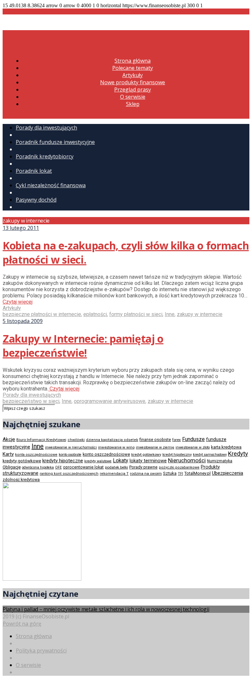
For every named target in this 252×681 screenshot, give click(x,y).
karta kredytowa (226, 447)
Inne (170, 314)
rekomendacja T (114, 473)
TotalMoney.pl (197, 473)
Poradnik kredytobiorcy (45, 156)
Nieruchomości (187, 460)
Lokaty (120, 460)
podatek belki (116, 467)
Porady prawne (143, 467)
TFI (180, 473)
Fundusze (193, 439)
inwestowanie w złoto (193, 447)
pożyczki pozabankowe (179, 467)
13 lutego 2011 (21, 227)
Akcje (9, 439)
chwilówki (76, 440)
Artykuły (132, 75)
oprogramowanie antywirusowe (109, 401)
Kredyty (238, 453)
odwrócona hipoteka (38, 467)
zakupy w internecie (199, 314)
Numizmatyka (219, 461)
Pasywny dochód (36, 199)
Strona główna (133, 60)
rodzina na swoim (146, 473)
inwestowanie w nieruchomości (71, 447)
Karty (8, 454)
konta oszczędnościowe (36, 454)
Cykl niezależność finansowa (51, 185)
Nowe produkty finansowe (132, 82)
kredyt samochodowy (210, 454)
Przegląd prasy (132, 89)
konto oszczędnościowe (106, 454)
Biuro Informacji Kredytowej (41, 439)
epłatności (95, 314)
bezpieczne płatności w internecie (42, 314)
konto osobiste (70, 454)
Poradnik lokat (34, 170)
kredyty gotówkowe (22, 460)
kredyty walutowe (98, 461)
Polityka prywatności (41, 650)
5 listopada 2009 (23, 321)
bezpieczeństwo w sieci (31, 401)
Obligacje (12, 467)
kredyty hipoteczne (62, 461)
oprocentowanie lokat (83, 467)
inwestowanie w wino (116, 447)
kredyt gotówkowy (146, 454)
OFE (58, 467)
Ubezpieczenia (227, 473)
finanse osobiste (155, 439)
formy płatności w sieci (135, 314)
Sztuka (170, 473)
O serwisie (132, 96)
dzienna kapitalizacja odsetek (112, 440)
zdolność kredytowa (21, 479)
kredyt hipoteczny (177, 454)
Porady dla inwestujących (46, 127)
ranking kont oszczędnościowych (69, 473)
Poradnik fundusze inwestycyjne (55, 142)
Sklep (132, 104)
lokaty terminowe (148, 461)
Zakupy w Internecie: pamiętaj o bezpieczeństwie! (83, 345)
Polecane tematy (132, 67)
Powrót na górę (22, 623)
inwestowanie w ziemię (155, 447)
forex (176, 439)
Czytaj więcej (17, 302)
